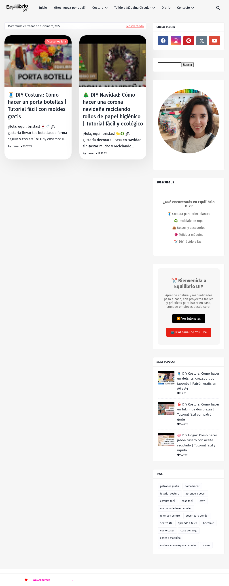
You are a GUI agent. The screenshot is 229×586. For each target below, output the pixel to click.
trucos (206, 545)
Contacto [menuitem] (183, 8)
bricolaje (208, 523)
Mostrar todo (135, 26)
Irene (15, 146)
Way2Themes (41, 580)
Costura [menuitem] (98, 8)
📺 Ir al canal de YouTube (189, 332)
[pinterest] (188, 40)
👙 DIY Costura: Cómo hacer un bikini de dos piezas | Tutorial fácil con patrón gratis (198, 412)
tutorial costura (169, 493)
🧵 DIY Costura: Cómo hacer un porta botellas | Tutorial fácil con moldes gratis (37, 106)
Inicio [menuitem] (43, 8)
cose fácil (187, 501)
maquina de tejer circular (175, 508)
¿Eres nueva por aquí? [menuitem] (70, 8)
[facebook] (163, 40)
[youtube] (214, 40)
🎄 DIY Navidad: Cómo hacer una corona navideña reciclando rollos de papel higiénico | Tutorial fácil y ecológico (113, 109)
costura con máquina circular (178, 545)
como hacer (192, 486)
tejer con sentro (170, 515)
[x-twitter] (201, 40)
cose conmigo (188, 530)
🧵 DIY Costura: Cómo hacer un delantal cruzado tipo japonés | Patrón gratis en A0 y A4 (198, 381)
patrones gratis (169, 486)
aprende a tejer (187, 523)
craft (202, 501)
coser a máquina (170, 537)
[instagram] (176, 40)
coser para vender (197, 515)
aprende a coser (195, 493)
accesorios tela (56, 41)
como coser (167, 530)
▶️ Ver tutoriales (189, 319)
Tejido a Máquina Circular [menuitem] (132, 8)
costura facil (168, 501)
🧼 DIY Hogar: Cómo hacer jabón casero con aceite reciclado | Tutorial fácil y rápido (197, 442)
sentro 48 (166, 523)
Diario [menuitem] (166, 8)
